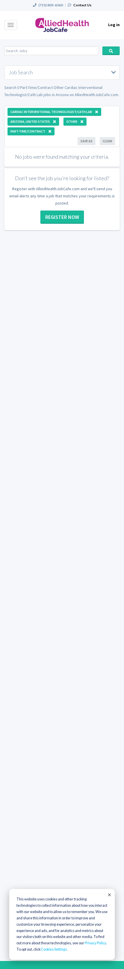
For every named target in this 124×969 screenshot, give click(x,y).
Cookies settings (54, 949)
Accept (109, 895)
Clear (107, 141)
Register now (62, 217)
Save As (86, 141)
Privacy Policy (95, 943)
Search (111, 50)
